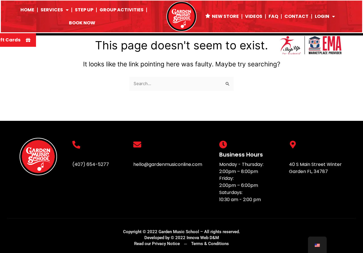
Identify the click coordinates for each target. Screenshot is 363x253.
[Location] (293, 145)
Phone (81, 155)
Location (301, 155)
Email (141, 155)
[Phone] (76, 145)
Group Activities (121, 10)
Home (27, 10)
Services (52, 10)
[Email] (137, 145)
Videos (253, 16)
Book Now (82, 23)
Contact (296, 16)
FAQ (273, 16)
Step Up (84, 10)
